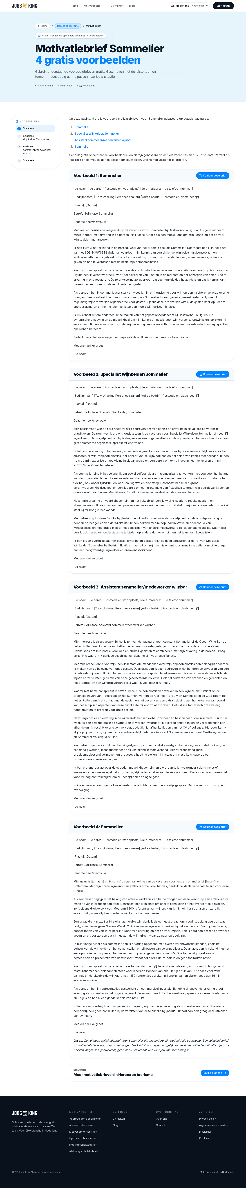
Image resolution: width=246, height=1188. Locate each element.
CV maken (117, 5)
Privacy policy (207, 1118)
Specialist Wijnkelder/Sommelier (97, 133)
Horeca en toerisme (68, 26)
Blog (132, 5)
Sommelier (82, 127)
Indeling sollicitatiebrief (83, 1144)
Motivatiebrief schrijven (83, 1131)
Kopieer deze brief (215, 175)
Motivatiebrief (93, 5)
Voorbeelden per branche (85, 1118)
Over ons (161, 1118)
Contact (160, 1125)
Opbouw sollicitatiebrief (83, 1138)
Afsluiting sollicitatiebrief (83, 1151)
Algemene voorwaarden (213, 1125)
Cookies (204, 1138)
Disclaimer (205, 1131)
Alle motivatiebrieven (81, 1125)
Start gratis (223, 5)
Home (74, 5)
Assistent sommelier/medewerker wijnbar (103, 140)
